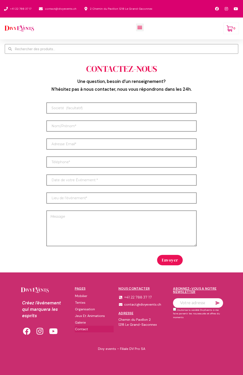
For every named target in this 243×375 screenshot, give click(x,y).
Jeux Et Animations (90, 316)
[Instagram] (40, 331)
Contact (81, 329)
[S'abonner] (217, 303)
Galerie (80, 322)
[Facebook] (26, 331)
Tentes (80, 302)
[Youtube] (53, 331)
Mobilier (81, 296)
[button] (140, 27)
